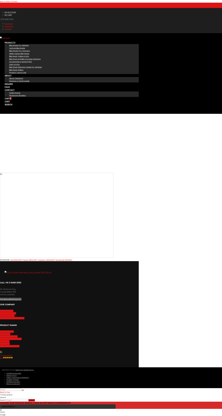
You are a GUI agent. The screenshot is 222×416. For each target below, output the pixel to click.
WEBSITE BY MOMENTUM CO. (24, 370)
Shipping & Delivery (13, 382)
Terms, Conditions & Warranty (17, 378)
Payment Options (12, 380)
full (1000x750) (16, 260)
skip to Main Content (9, 1)
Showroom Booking (13, 373)
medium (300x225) (46, 260)
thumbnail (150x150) (64, 260)
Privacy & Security (13, 384)
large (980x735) (30, 260)
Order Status (11, 376)
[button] (2, 4)
